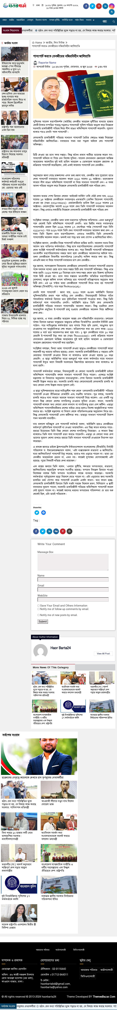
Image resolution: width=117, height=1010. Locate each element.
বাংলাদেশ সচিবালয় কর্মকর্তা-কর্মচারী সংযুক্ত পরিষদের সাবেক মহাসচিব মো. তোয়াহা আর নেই (14, 183)
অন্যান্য (88, 20)
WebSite (42, 595)
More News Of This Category (51, 667)
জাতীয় (11, 20)
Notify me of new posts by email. (59, 615)
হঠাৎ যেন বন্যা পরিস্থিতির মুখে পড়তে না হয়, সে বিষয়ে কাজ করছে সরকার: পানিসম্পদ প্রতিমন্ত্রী (64, 30)
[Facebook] (36, 531)
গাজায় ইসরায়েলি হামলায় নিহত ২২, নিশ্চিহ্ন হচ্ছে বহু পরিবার (14, 318)
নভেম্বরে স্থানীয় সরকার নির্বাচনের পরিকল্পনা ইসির (101, 716)
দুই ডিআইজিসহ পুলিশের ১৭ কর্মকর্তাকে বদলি (72, 716)
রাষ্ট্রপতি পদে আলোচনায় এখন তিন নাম (13, 129)
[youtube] (112, 6)
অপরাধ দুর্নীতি (54, 20)
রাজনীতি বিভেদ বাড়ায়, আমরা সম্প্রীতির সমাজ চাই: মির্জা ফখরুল (14, 236)
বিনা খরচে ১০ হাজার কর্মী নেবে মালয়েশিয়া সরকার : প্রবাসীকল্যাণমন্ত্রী (17, 836)
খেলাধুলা (30, 20)
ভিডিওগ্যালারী (78, 950)
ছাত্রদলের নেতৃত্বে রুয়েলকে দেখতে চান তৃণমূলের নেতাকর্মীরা (32, 777)
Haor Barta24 (61, 648)
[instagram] (99, 6)
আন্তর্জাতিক (20, 20)
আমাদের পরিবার (42, 950)
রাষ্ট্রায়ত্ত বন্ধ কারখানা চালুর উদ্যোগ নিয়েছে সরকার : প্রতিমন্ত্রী (14, 154)
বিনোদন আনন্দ (41, 20)
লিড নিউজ (59, 42)
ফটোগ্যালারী (61, 950)
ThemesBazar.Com (104, 996)
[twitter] (92, 6)
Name (41, 575)
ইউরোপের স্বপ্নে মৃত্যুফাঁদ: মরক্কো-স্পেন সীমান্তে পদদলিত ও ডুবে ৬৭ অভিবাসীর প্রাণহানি (13, 68)
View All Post (103, 653)
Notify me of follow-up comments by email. (64, 609)
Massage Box (45, 552)
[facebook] (86, 6)
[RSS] (112, 12)
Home (39, 42)
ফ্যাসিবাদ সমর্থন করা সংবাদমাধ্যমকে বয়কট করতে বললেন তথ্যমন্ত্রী (71, 689)
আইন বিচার (79, 20)
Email (41, 585)
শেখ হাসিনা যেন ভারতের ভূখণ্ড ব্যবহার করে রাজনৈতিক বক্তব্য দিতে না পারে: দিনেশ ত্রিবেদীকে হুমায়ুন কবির (14, 99)
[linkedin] (105, 6)
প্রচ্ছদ (5, 20)
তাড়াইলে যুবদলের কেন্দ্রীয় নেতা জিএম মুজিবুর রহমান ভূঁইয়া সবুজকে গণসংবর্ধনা (14, 263)
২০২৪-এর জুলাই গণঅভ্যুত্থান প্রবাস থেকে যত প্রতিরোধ (15, 291)
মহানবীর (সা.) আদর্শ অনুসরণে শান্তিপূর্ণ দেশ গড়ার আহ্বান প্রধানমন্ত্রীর (100, 689)
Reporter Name (47, 62)
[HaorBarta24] (15, 5)
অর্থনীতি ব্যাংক (67, 20)
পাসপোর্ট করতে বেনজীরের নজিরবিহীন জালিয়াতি (56, 46)
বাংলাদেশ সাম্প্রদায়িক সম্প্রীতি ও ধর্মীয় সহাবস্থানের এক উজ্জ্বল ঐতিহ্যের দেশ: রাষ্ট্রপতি (42, 719)
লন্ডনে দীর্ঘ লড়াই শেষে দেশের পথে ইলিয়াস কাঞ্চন (14, 211)
